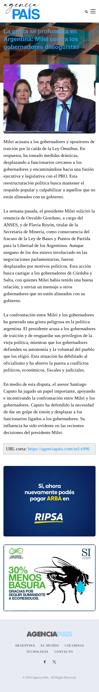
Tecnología (37, 651)
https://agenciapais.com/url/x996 (59, 448)
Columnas (74, 645)
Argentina (25, 645)
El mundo (50, 645)
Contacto (63, 651)
